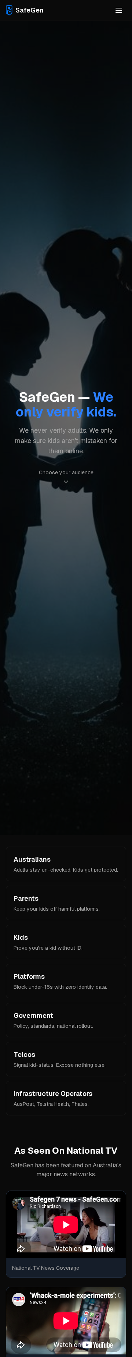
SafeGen (29, 10)
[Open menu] (118, 10)
